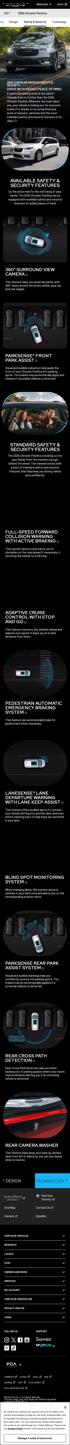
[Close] (65, 1407)
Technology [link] (59, 21)
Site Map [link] (9, 1207)
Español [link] (41, 1216)
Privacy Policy (15, 1428)
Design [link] (13, 21)
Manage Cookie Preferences (35, 1438)
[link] (15, 4)
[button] (43, 4)
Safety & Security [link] (35, 21)
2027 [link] (7, 13)
